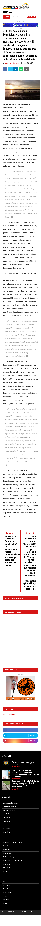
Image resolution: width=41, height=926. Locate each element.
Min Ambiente (7, 832)
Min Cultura (6, 846)
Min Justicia (6, 868)
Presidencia (6, 900)
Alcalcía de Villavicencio (10, 803)
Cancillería (6, 814)
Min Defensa (7, 849)
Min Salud (6, 871)
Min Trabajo (6, 885)
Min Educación (7, 853)
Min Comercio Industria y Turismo (13, 842)
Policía (5, 896)
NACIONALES (22, 17)
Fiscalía (5, 825)
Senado (5, 903)
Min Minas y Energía (9, 857)
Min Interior (6, 864)
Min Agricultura (7, 828)
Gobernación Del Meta (10, 806)
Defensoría (6, 821)
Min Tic (5, 881)
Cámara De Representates (11, 810)
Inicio (20, 914)
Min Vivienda (7, 892)
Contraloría (6, 817)
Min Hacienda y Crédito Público (12, 860)
